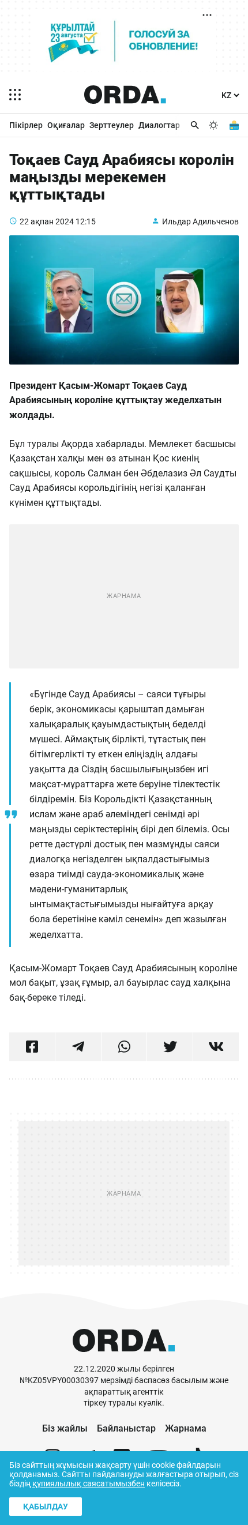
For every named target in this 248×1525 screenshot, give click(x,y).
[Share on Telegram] (78, 1046)
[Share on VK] (216, 1046)
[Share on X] (170, 1046)
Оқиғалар (66, 125)
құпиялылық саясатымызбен (88, 1483)
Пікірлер (26, 125)
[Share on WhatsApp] (124, 1046)
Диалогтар (159, 125)
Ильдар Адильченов (200, 221)
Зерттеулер (111, 125)
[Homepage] (125, 94)
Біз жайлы (65, 1428)
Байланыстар (126, 1428)
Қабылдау (45, 1506)
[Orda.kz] (124, 1358)
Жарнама (185, 1428)
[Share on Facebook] (32, 1046)
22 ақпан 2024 (47, 221)
